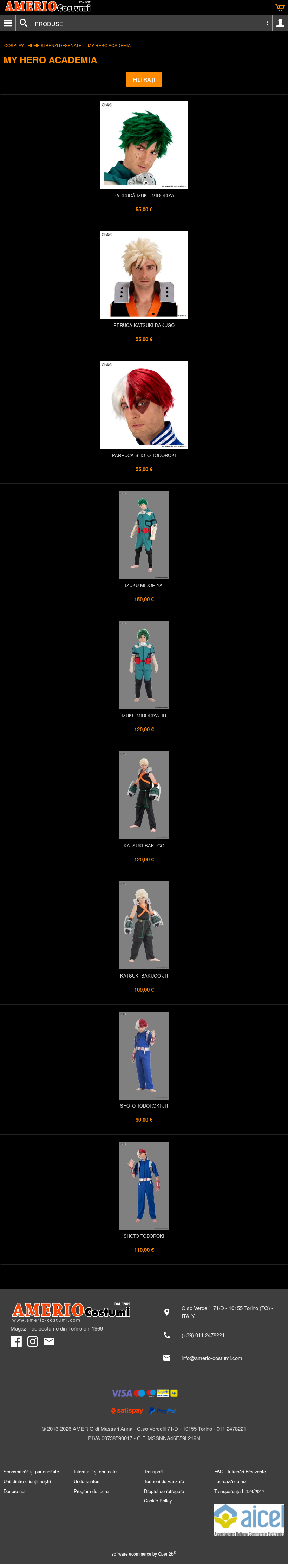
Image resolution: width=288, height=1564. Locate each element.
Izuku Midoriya (144, 585)
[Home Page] (74, 1312)
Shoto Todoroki (144, 1235)
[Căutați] (23, 23)
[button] (144, 79)
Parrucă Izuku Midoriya (143, 195)
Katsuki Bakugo (144, 845)
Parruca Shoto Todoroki (144, 455)
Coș (280, 7)
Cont (280, 23)
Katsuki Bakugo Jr (144, 975)
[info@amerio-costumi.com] (217, 1358)
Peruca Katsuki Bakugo (144, 325)
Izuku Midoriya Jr (144, 715)
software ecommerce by (144, 1554)
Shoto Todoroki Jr (144, 1105)
